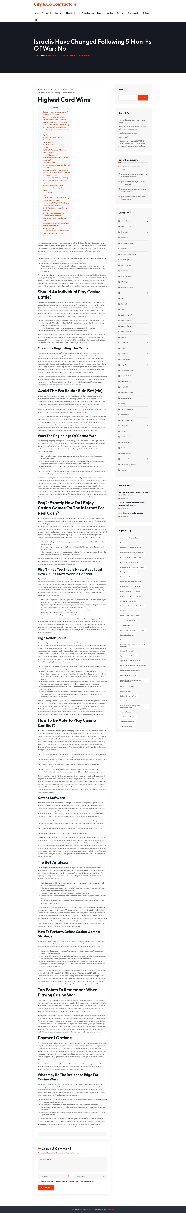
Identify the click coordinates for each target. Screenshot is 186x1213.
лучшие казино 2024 (127, 651)
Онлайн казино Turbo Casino (129, 615)
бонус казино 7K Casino (128, 630)
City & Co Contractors (55, 4)
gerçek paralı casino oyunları (129, 577)
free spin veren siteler (127, 572)
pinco (123, 431)
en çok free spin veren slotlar (130, 562)
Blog (43, 55)
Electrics (69, 13)
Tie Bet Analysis (48, 142)
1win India (124, 249)
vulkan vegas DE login (128, 464)
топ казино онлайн (126, 726)
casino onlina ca (126, 320)
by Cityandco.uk (44, 89)
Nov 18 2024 (124, 498)
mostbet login (82, 343)
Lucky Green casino (127, 370)
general (123, 348)
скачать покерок (126, 712)
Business (123, 543)
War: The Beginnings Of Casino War (54, 120)
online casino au (126, 398)
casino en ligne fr (126, 315)
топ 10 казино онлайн (127, 717)
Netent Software (48, 140)
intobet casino (124, 586)
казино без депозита (127, 635)
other (123, 403)
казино (123, 470)
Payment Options (48, 155)
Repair (138, 591)
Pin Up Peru (125, 426)
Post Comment (46, 1188)
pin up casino (125, 415)
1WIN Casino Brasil (127, 243)
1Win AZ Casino (126, 226)
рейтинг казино (125, 691)
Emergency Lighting (105, 13)
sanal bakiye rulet (126, 596)
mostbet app (82, 412)
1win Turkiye (125, 260)
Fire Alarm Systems (86, 13)
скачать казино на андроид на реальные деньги (130, 706)
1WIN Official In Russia (128, 254)
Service (138, 596)
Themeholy (110, 1209)
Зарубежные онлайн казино (128, 133)
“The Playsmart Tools (50, 175)
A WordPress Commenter (130, 167)
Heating (58, 13)
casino (123, 309)
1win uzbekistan (126, 265)
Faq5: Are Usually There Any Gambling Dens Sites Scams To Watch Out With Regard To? (55, 180)
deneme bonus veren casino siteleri (132, 552)
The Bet (45, 236)
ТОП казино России (126, 625)
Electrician (124, 343)
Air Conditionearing (127, 287)
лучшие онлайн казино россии (130, 661)
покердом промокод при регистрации (133, 665)
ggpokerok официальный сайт (130, 581)
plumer (123, 174)
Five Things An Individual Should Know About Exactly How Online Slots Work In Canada (56, 129)
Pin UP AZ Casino (127, 409)
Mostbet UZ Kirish (127, 392)
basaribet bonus (134, 538)
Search (122, 89)
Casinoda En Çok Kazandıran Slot (130, 547)
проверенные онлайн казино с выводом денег (130, 680)
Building (120, 13)
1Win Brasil (124, 232)
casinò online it (126, 332)
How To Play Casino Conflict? (52, 137)
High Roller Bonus (48, 135)
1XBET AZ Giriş (126, 276)
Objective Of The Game (51, 115)
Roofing (123, 448)
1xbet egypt (125, 282)
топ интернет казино (127, 721)
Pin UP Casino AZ (127, 420)
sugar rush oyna (125, 606)
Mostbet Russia (126, 381)
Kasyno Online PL (127, 359)
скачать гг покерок (126, 701)
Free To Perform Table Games (53, 185)
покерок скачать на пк (128, 675)
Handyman (124, 354)
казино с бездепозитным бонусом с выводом (132, 645)
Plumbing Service (127, 442)
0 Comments (69, 89)
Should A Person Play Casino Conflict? (55, 112)
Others (146, 13)
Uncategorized (126, 459)
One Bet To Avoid (48, 228)
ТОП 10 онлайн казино (127, 620)
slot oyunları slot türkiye (128, 601)
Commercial (133, 13)
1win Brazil (124, 237)
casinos (123, 337)
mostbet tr (124, 387)
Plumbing (45, 13)
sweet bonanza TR (127, 453)
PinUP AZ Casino (126, 437)
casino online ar (126, 326)
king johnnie (125, 365)
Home (36, 13)
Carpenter (124, 304)
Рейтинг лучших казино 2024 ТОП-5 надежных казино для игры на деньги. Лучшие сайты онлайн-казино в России (132, 143)
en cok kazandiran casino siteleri (131, 557)
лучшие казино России (128, 656)
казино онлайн (123, 137)
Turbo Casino (140, 606)
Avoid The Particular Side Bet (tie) (54, 117)
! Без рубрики (125, 221)
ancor (122, 538)
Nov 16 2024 (124, 508)
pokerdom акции (125, 591)
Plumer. (87, 1209)
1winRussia (124, 271)
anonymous (125, 293)
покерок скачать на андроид (130, 670)
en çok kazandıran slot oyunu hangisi (132, 567)
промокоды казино (127, 686)
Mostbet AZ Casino (127, 376)
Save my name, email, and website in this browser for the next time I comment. (67, 1182)
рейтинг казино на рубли (128, 696)
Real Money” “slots (49, 163)
